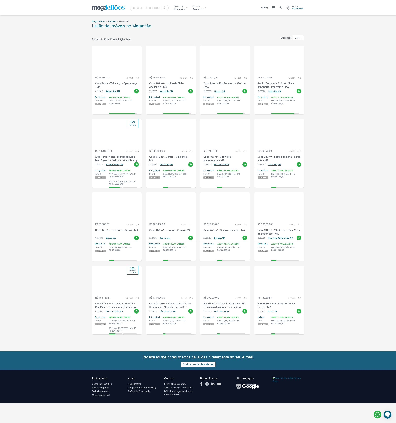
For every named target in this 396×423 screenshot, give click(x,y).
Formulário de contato (175, 384)
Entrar (297, 7)
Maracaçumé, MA (221, 165)
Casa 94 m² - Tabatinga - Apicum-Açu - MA (116, 85)
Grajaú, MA (164, 238)
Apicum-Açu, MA (113, 91)
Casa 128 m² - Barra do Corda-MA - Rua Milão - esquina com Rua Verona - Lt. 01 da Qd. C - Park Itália (116, 305)
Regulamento (134, 384)
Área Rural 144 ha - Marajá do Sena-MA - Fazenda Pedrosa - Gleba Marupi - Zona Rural (116, 159)
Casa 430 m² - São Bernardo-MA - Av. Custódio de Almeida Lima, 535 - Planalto (170, 305)
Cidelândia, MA (166, 165)
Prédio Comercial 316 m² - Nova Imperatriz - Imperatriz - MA (276, 85)
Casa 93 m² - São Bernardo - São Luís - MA (224, 85)
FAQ (265, 7)
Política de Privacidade (139, 391)
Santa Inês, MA (274, 165)
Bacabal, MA (219, 238)
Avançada (198, 7)
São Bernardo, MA (167, 311)
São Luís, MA (219, 91)
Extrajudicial (100, 97)
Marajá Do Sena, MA (114, 165)
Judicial (261, 317)
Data (297, 38)
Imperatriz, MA (274, 91)
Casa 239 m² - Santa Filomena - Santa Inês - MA (279, 158)
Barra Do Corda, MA (114, 311)
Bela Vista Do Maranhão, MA (280, 238)
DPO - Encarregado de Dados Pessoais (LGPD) (178, 393)
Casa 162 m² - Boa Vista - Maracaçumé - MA (217, 158)
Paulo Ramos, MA (221, 311)
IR (165, 8)
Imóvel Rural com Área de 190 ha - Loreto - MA (277, 305)
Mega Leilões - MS (101, 395)
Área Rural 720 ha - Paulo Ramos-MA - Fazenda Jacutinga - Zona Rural (224, 305)
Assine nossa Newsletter (198, 364)
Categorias (180, 7)
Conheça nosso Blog (102, 384)
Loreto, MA (272, 311)
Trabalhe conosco (100, 391)
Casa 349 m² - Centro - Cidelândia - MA (169, 158)
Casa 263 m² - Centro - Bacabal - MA (224, 230)
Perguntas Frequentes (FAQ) (142, 387)
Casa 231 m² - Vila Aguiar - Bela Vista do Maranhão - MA (279, 232)
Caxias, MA (111, 238)
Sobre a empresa (100, 387)
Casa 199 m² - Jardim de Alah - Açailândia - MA (166, 85)
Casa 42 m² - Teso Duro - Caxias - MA (116, 230)
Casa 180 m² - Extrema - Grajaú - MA (170, 230)
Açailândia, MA (166, 91)
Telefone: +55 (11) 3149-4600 (178, 387)
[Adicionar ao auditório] (136, 91)
